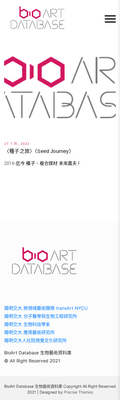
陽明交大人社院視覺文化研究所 (35, 340)
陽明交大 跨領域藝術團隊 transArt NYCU (46, 308)
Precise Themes (78, 392)
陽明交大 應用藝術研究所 (29, 332)
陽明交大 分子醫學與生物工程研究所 (40, 316)
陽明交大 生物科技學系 (27, 324)
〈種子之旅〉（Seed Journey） (39, 151)
